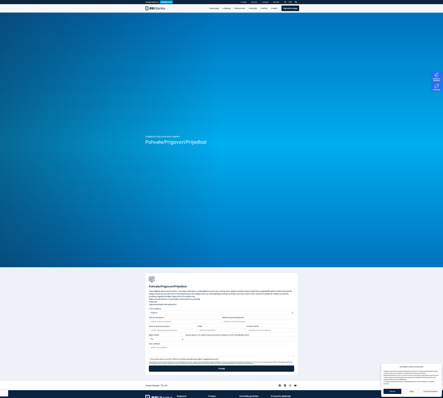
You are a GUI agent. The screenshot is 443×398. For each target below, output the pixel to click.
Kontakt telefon (253, 326)
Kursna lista (436, 90)
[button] (296, 2)
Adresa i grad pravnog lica (159, 326)
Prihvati (392, 391)
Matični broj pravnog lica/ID (233, 317)
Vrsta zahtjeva (155, 308)
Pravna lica (166, 2)
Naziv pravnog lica (156, 317)
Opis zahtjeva (154, 344)
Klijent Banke (154, 335)
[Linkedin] (285, 385)
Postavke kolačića (430, 391)
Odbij (412, 391)
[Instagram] (290, 385)
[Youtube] (295, 385)
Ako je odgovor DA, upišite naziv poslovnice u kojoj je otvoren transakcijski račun (217, 335)
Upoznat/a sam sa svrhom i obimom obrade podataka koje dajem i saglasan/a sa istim (185, 359)
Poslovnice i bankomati (437, 80)
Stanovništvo (152, 2)
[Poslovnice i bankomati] (436, 75)
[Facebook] (279, 385)
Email (200, 326)
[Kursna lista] (436, 86)
